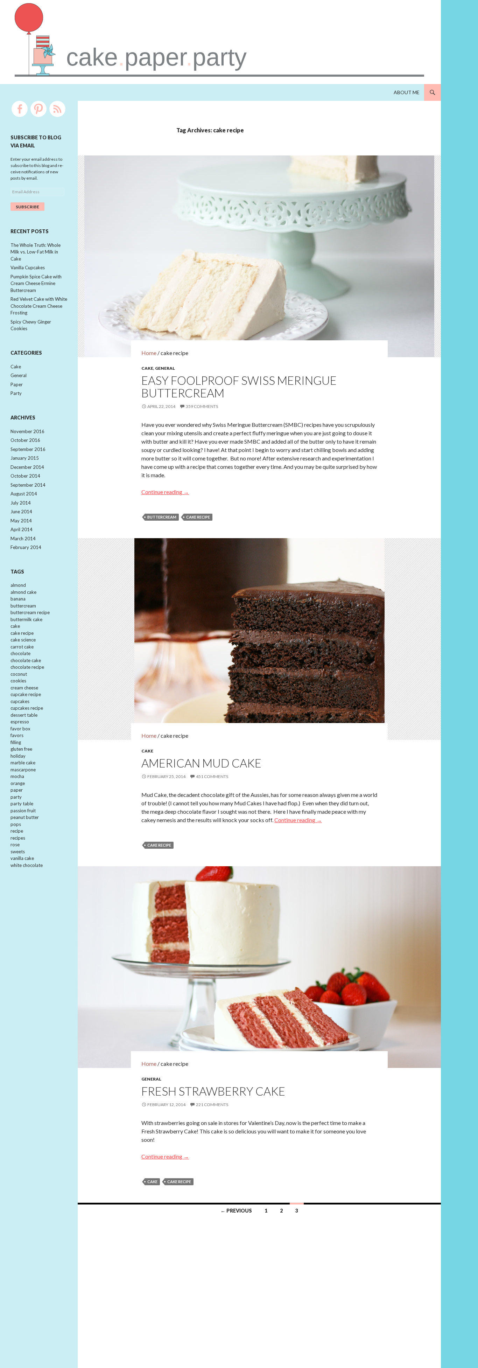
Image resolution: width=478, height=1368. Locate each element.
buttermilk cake (26, 619)
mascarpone (23, 769)
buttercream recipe (30, 612)
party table (21, 803)
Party (16, 393)
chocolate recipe (27, 667)
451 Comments (212, 776)
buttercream (161, 517)
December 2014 (27, 467)
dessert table (23, 715)
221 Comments (212, 1104)
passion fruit (23, 810)
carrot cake (22, 647)
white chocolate (26, 865)
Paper (16, 384)
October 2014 (25, 476)
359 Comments (202, 406)
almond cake (23, 592)
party (16, 797)
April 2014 (21, 529)
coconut (18, 674)
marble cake (22, 762)
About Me (407, 92)
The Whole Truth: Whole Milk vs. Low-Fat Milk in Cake (35, 252)
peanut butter (24, 817)
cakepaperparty (156, 57)
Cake (147, 368)
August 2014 (23, 493)
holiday (18, 756)
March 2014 (23, 538)
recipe (16, 831)
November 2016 (27, 431)
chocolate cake (25, 660)
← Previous (236, 1211)
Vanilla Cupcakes (27, 267)
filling (15, 742)
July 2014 (20, 503)
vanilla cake (22, 858)
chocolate (20, 653)
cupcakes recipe (26, 708)
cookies (18, 680)
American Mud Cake (201, 763)
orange (17, 783)
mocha (17, 776)
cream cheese (24, 687)
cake (152, 1181)
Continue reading (165, 491)
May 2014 (21, 520)
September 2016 (27, 449)
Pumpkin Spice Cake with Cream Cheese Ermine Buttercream (36, 283)
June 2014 (21, 511)
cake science (23, 640)
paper (16, 790)
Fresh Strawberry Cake (213, 1091)
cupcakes (19, 701)
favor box (20, 728)
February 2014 (25, 547)
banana (18, 599)
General (165, 368)
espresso (19, 721)
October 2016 (25, 440)
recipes (17, 838)
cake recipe (198, 517)
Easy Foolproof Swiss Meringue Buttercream (239, 386)
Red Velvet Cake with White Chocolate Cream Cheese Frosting (38, 305)
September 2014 (27, 485)
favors (16, 735)
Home (148, 352)
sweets (17, 851)
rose (15, 844)
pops (15, 824)
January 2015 (24, 458)
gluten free (21, 749)
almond (18, 585)
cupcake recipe (25, 694)
